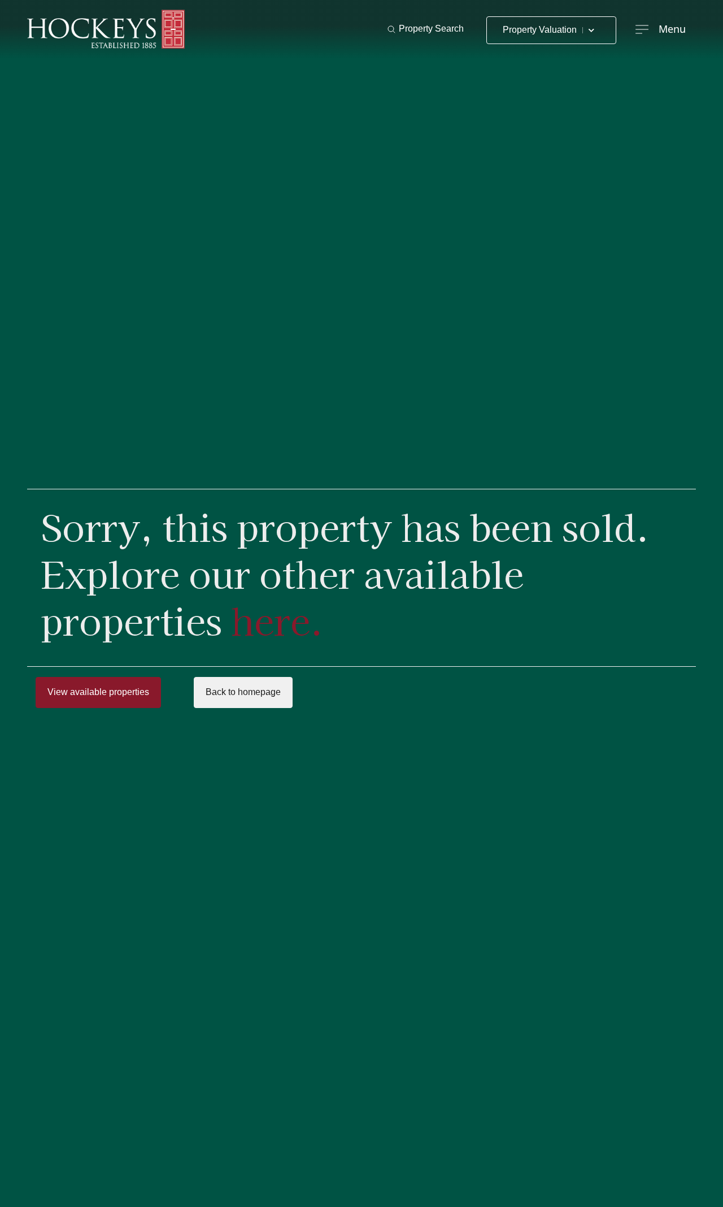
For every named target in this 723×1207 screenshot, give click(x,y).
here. (277, 620)
